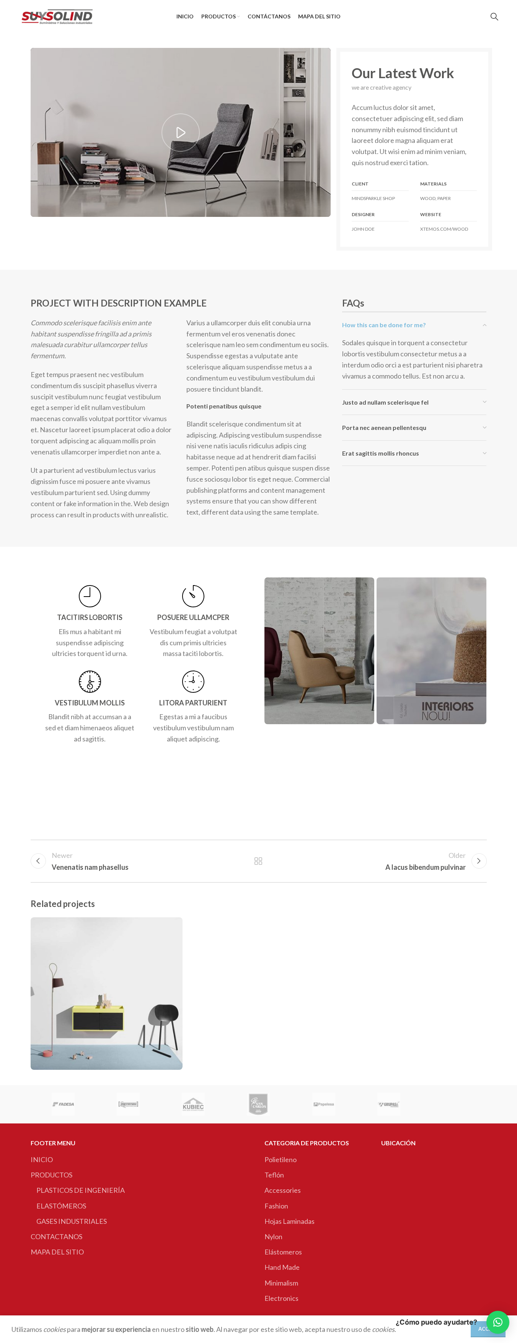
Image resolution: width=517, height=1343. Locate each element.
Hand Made (282, 1267)
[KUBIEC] (193, 1104)
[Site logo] (57, 15)
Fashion (276, 1206)
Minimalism (281, 1283)
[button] (497, 1322)
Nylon (273, 1236)
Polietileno (280, 1159)
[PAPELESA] (323, 1104)
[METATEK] (128, 1104)
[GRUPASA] (388, 1104)
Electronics (281, 1298)
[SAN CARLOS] (258, 1104)
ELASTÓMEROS (61, 1206)
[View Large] (173, 926)
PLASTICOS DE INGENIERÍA (80, 1190)
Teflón (274, 1175)
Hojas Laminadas (289, 1221)
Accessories (282, 1190)
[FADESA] (63, 1104)
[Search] (494, 16)
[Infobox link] (90, 622)
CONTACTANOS (56, 1236)
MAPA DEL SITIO (57, 1252)
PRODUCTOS (51, 1175)
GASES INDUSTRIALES (71, 1221)
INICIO (42, 1159)
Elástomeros (283, 1252)
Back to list (258, 861)
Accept (488, 1329)
